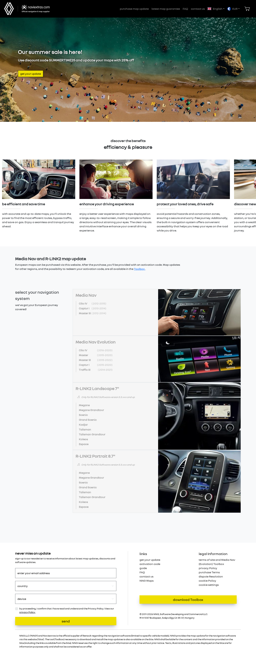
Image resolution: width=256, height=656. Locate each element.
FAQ (185, 8)
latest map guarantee (166, 8)
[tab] (157, 312)
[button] (216, 9)
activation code (149, 564)
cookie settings (209, 584)
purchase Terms (209, 572)
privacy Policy (208, 568)
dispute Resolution (211, 576)
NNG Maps (146, 580)
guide (143, 568)
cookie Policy (207, 580)
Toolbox (139, 269)
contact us (198, 8)
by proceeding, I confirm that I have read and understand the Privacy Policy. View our (66, 610)
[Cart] (247, 8)
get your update (30, 73)
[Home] (34, 9)
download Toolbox (188, 599)
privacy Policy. (27, 612)
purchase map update (134, 8)
